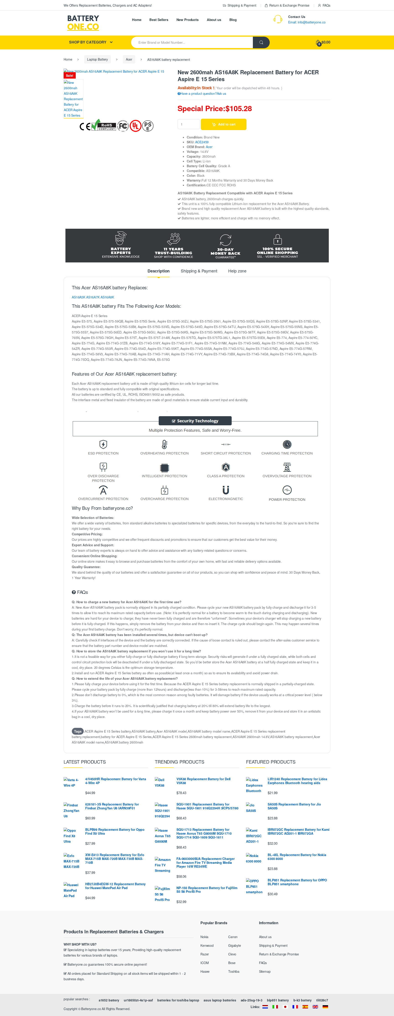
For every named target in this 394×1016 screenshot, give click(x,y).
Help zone (237, 271)
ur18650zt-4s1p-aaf (138, 1000)
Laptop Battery (97, 59)
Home (136, 19)
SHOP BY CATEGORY (87, 42)
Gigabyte (234, 945)
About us (214, 19)
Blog (233, 19)
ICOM (204, 962)
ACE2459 (202, 142)
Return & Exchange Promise (289, 5)
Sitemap (265, 971)
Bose (231, 962)
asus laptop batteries (220, 1000)
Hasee (205, 971)
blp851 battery (278, 1000)
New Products (187, 19)
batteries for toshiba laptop (178, 1000)
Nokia (204, 936)
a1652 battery (109, 1000)
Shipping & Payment (242, 5)
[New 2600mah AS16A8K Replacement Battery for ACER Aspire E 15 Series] (74, 99)
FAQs (326, 5)
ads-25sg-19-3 (251, 1000)
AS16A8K (107, 297)
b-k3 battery (302, 1000)
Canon (233, 936)
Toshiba (233, 971)
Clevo (232, 954)
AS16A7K (93, 297)
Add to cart (227, 124)
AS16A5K (78, 297)
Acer (129, 59)
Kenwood (207, 945)
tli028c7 (322, 1000)
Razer (204, 954)
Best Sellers (158, 19)
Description (159, 271)
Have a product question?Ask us (203, 93)
